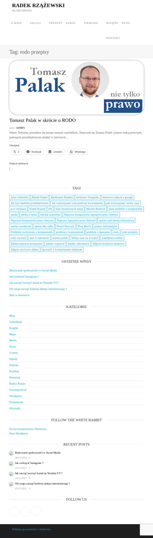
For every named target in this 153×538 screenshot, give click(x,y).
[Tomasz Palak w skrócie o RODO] (76, 87)
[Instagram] (25, 511)
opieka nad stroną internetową (116, 220)
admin (20, 128)
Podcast (13, 365)
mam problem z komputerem (125, 208)
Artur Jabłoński (20, 197)
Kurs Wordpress (18, 433)
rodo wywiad (18, 237)
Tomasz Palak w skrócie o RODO (42, 120)
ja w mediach (18, 208)
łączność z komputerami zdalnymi (62, 249)
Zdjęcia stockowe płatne (25, 249)
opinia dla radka (44, 226)
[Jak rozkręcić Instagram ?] (11, 463)
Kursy (71, 23)
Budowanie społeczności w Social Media (33, 270)
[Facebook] (14, 511)
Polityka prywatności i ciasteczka (31, 529)
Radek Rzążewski (38, 5)
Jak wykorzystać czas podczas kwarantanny (77, 203)
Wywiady (14, 408)
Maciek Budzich (95, 208)
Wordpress (15, 395)
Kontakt (113, 38)
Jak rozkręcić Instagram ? (24, 276)
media (14, 214)
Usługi (35, 23)
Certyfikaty (15, 321)
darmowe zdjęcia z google (117, 197)
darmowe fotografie (87, 197)
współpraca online (112, 237)
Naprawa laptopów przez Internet (76, 220)
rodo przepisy (130, 232)
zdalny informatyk (78, 243)
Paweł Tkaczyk (65, 226)
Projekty (14, 371)
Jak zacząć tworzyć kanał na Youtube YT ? (34, 282)
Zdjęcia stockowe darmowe (109, 243)
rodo (116, 232)
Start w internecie (19, 295)
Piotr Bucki (84, 226)
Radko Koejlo (17, 383)
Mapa (12, 334)
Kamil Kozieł (37, 208)
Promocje (14, 377)
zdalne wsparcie (55, 243)
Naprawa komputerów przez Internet (32, 220)
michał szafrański (50, 214)
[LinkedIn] (36, 511)
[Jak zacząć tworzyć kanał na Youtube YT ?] (11, 473)
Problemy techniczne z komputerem (32, 232)
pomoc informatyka (105, 226)
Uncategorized (17, 389)
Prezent (55, 23)
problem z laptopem (98, 232)
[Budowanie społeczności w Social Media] (11, 453)
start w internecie (39, 237)
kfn (50, 208)
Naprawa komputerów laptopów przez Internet (91, 214)
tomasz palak (60, 237)
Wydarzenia (16, 402)
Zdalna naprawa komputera (27, 243)
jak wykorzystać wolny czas (122, 203)
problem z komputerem (69, 232)
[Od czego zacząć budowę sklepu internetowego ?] (11, 484)
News (12, 346)
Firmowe (91, 23)
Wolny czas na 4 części (84, 237)
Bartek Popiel (40, 197)
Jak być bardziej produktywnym (29, 203)
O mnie (16, 23)
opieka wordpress (21, 226)
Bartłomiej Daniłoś (62, 197)
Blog (126, 23)
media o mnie (29, 214)
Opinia (13, 358)
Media (13, 340)
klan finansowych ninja (69, 208)
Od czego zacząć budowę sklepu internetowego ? (38, 288)
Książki (112, 23)
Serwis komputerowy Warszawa (27, 428)
